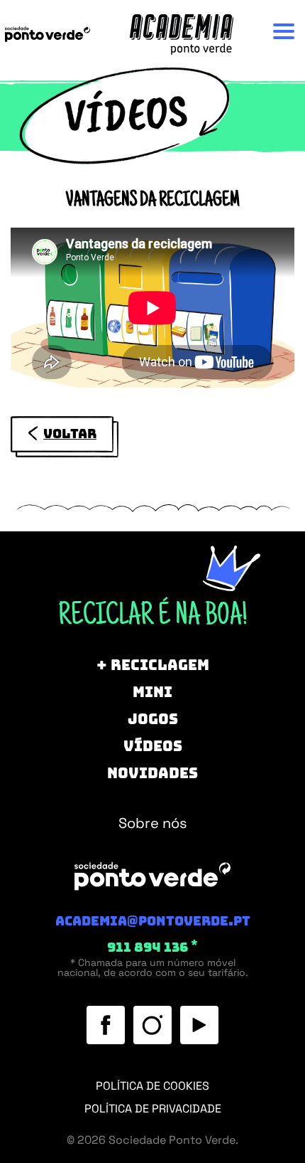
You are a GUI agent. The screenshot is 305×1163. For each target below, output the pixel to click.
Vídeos (152, 746)
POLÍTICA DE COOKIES (152, 1085)
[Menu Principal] (283, 32)
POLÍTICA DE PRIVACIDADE (152, 1108)
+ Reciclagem (152, 665)
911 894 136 (152, 947)
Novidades (152, 773)
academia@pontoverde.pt (152, 921)
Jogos (153, 719)
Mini (152, 692)
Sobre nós (147, 259)
